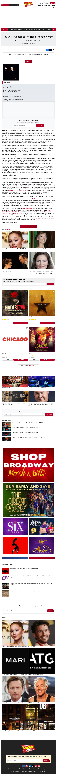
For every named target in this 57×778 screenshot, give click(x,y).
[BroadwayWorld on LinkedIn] (29, 766)
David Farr (29, 207)
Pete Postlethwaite (7, 213)
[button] (54, 29)
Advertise (10, 768)
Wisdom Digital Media (25, 771)
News (12, 29)
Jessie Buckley (39, 218)
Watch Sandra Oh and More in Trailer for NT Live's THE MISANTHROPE (28, 422)
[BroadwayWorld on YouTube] (39, 766)
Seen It (7, 323)
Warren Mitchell (48, 212)
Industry (20, 29)
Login (49, 29)
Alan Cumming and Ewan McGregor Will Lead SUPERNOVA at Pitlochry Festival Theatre (24, 702)
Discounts (42, 558)
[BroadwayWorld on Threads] (36, 766)
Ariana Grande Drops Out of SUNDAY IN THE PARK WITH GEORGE (18, 646)
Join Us (23, 768)
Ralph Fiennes (12, 190)
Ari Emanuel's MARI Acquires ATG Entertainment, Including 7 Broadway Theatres (22, 674)
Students (31, 29)
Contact (19, 768)
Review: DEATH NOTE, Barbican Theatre (12, 96)
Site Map (40, 768)
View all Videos (6, 443)
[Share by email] (53, 50)
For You (8, 229)
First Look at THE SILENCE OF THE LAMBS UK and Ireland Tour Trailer (27, 427)
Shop (35, 29)
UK (28, 8)
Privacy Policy (43, 771)
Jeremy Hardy (31, 212)
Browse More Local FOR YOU (44, 273)
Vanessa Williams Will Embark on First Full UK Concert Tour (13, 100)
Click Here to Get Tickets (28, 226)
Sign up (50, 610)
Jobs (27, 29)
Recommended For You (7, 564)
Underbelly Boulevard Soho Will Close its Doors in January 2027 (18, 731)
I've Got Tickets (20, 323)
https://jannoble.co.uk (37, 198)
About (15, 768)
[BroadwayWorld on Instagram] (26, 766)
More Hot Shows (15, 558)
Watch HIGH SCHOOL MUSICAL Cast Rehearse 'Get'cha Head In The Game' (29, 437)
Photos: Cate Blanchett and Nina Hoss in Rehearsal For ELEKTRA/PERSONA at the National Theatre (12, 92)
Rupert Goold (15, 212)
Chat (24, 29)
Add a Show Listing (14, 5)
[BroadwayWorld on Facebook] (23, 766)
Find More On (27, 365)
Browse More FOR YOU (27, 600)
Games (39, 29)
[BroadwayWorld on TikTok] (32, 766)
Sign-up (46, 3)
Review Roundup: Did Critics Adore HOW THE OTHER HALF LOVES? (13, 86)
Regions (35, 768)
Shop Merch (6, 5)
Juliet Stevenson (27, 208)
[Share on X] (50, 50)
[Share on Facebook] (47, 50)
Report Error (46, 769)
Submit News (29, 768)
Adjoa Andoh (49, 218)
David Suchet (18, 213)
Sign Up (28, 61)
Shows (15, 29)
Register (43, 29)
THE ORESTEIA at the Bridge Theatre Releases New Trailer (25, 432)
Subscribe (49, 414)
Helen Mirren (22, 190)
